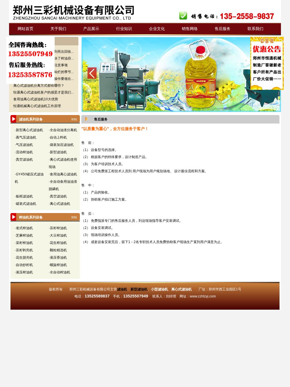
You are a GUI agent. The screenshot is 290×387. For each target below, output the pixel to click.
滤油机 (122, 289)
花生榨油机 (58, 243)
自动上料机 (58, 137)
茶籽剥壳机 (24, 250)
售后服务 (223, 28)
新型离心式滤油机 (29, 130)
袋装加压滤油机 (62, 145)
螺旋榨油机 (58, 265)
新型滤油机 (58, 152)
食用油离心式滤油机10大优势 (35, 99)
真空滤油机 (24, 159)
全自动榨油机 (60, 272)
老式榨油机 (24, 228)
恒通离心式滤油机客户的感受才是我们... (43, 92)
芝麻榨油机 (24, 235)
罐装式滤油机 (26, 204)
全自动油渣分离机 (63, 130)
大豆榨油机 (58, 235)
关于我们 (58, 28)
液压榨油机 (24, 272)
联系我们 (255, 28)
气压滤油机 (24, 145)
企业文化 (157, 28)
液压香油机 (58, 258)
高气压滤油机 (26, 137)
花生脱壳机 (24, 258)
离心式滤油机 (60, 204)
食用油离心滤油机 (63, 174)
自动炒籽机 (24, 265)
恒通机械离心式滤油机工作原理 (37, 106)
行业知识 (124, 28)
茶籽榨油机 (58, 228)
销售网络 (190, 28)
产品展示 (91, 28)
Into (74, 119)
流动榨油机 (24, 152)
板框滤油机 (24, 196)
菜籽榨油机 (24, 243)
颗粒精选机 (58, 250)
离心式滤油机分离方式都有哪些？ (38, 86)
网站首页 (25, 28)
